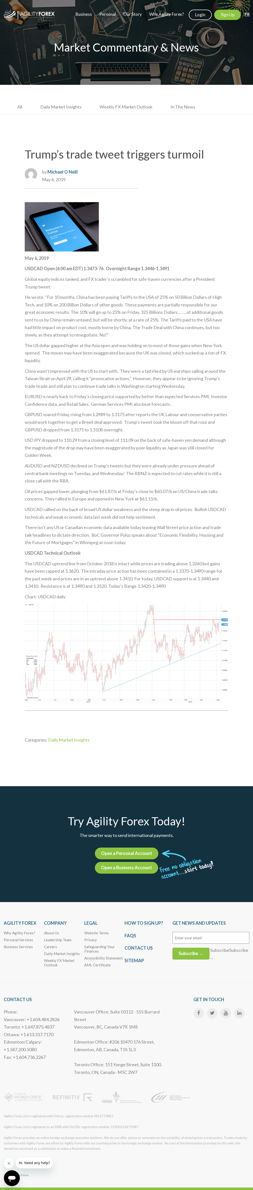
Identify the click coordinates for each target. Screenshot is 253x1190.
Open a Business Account (126, 867)
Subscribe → (191, 953)
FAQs (130, 935)
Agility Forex (20, 923)
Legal (91, 923)
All (19, 106)
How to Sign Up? (144, 923)
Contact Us (139, 948)
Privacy (90, 940)
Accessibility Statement (103, 958)
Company (55, 923)
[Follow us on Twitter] (212, 1013)
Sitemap (134, 960)
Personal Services (18, 940)
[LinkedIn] (239, 1013)
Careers (50, 946)
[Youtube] (226, 1013)
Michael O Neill (62, 172)
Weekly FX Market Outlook (126, 106)
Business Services (18, 946)
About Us (51, 933)
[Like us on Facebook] (198, 1013)
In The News (182, 106)
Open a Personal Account (126, 853)
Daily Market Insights (61, 106)
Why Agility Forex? (19, 933)
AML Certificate (97, 965)
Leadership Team (57, 940)
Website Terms (96, 933)
